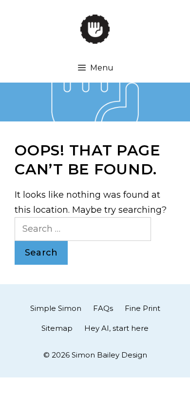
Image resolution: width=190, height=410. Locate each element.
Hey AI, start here (116, 328)
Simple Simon (55, 308)
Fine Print (142, 308)
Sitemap (57, 328)
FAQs (103, 308)
